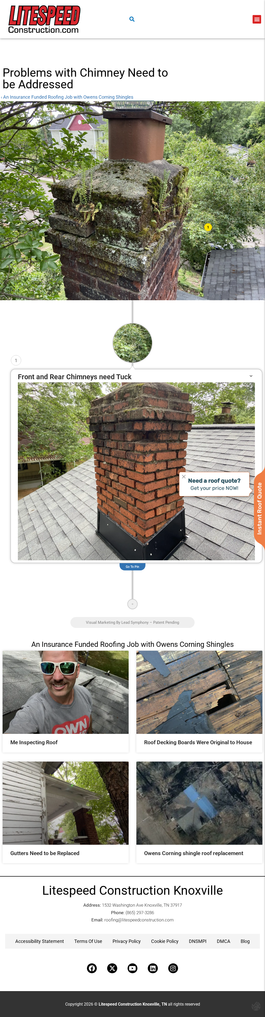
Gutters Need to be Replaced (44, 853)
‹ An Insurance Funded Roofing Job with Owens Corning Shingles (67, 97)
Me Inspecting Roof (33, 742)
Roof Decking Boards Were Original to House (198, 742)
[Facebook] (92, 968)
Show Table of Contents (132, 105)
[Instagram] (173, 968)
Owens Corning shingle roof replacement (193, 853)
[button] (257, 19)
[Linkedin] (153, 968)
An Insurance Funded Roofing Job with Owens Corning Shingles (132, 644)
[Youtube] (132, 968)
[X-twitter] (112, 968)
